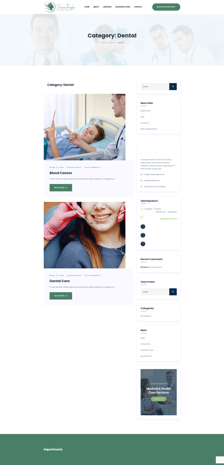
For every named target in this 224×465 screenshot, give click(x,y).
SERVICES (107, 7)
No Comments (93, 167)
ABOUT (96, 7)
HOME (86, 7)
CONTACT (138, 7)
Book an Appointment (149, 129)
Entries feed (145, 344)
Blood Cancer (61, 173)
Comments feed (147, 350)
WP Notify (145, 267)
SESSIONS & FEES (122, 7)
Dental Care (60, 281)
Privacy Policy (156, 267)
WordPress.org (146, 356)
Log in (143, 338)
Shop (142, 117)
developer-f (75, 167)
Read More (59, 188)
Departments (146, 111)
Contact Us (145, 123)
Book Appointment (166, 7)
